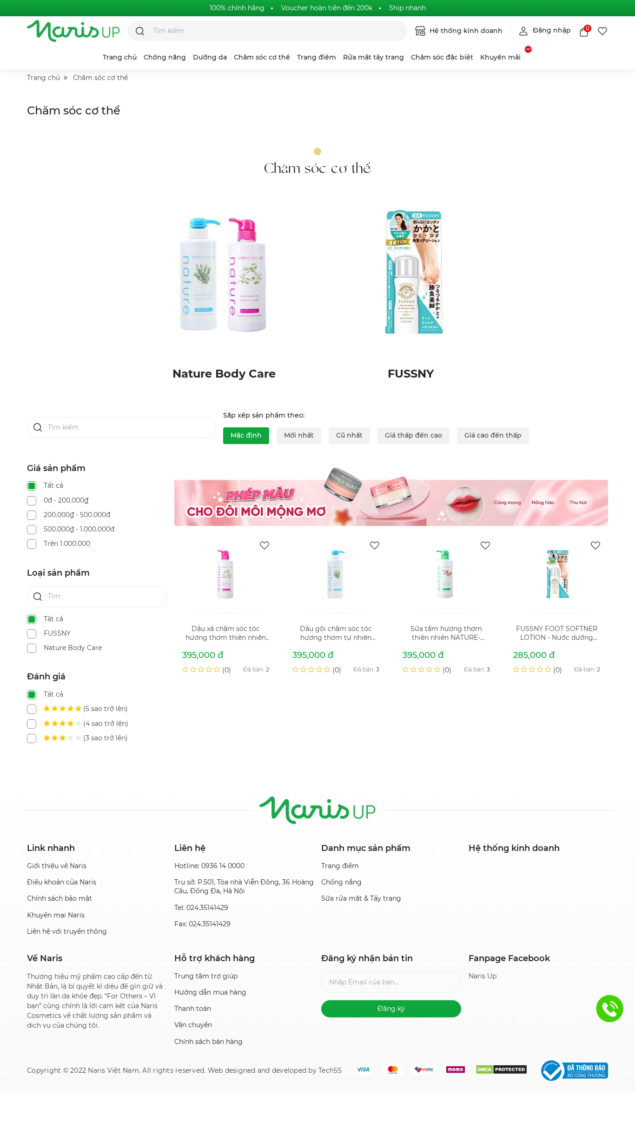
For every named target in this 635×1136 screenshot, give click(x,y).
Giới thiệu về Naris (56, 866)
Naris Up (482, 976)
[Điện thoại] (610, 1009)
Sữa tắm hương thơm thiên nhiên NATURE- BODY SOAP (446, 633)
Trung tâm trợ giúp (206, 976)
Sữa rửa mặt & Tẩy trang (361, 898)
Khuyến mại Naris (56, 915)
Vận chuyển (193, 1025)
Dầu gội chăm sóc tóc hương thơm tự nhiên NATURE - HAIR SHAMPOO (336, 633)
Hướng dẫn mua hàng (210, 992)
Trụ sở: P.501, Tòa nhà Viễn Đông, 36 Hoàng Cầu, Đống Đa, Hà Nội (244, 886)
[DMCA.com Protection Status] (501, 1069)
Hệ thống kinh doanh (465, 31)
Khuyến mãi (500, 57)
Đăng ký (391, 1008)
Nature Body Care (224, 373)
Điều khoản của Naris (61, 882)
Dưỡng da (210, 57)
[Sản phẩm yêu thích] (602, 31)
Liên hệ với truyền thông (67, 931)
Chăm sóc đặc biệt (442, 57)
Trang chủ (120, 57)
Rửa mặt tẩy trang (373, 57)
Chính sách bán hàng (208, 1041)
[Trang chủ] (73, 31)
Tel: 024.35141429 (201, 907)
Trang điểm (316, 57)
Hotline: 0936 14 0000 (209, 866)
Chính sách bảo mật (59, 898)
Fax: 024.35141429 (202, 924)
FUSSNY (411, 373)
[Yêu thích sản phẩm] (264, 545)
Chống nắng (165, 57)
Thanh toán (192, 1008)
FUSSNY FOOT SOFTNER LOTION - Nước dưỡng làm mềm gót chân (556, 633)
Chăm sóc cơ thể (262, 57)
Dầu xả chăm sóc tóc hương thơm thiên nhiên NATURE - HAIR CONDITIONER (225, 633)
